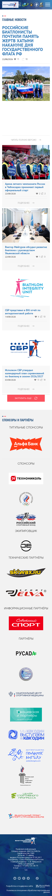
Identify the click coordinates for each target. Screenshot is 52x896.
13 (18, 59)
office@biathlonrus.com (29, 868)
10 (44, 317)
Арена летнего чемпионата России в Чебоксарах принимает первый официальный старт (25, 187)
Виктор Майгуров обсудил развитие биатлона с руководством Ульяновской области (26, 250)
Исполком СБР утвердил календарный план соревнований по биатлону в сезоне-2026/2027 (24, 373)
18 (44, 380)
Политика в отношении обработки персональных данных (28, 891)
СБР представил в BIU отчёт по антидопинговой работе (22, 312)
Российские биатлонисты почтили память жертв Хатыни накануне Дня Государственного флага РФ (22, 40)
